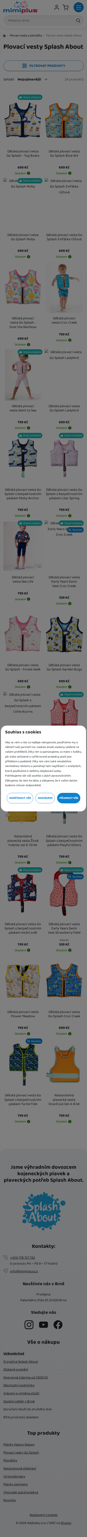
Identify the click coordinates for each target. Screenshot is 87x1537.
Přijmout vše (68, 798)
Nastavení (45, 798)
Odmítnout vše (20, 798)
